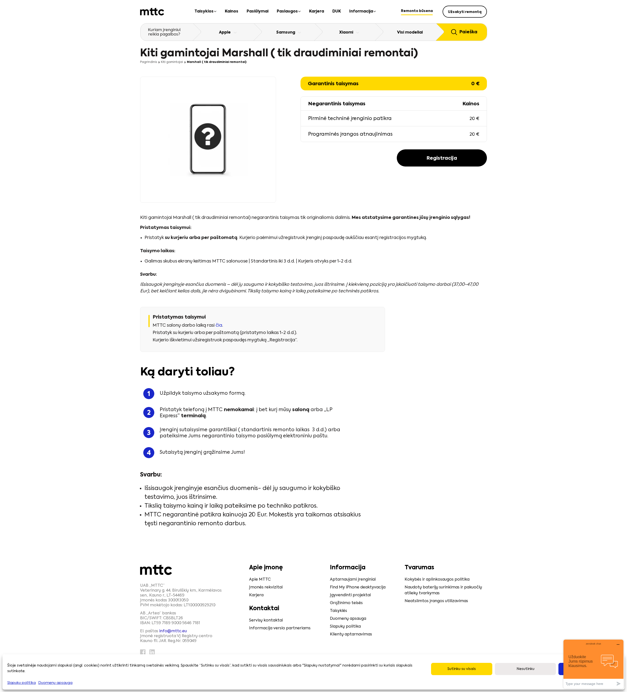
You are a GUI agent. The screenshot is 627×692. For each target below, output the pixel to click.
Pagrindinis (148, 62)
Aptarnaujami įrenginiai (353, 580)
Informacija (361, 11)
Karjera (316, 11)
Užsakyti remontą (465, 12)
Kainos (231, 11)
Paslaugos (287, 11)
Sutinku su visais (461, 669)
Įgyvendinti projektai (350, 595)
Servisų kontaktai (266, 620)
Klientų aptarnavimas (351, 634)
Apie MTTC (260, 580)
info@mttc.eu (173, 631)
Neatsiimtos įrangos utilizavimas (436, 601)
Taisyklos (204, 11)
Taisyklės (338, 611)
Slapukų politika (21, 683)
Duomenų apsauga (55, 683)
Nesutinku (525, 669)
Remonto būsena (417, 11)
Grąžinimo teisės (346, 603)
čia (219, 325)
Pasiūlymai (257, 11)
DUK (336, 11)
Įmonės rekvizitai (266, 587)
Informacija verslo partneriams (280, 628)
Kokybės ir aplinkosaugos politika (437, 580)
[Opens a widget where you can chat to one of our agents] (593, 664)
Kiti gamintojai (172, 62)
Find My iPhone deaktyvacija (358, 587)
